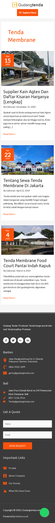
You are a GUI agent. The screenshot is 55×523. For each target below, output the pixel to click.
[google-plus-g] (21, 340)
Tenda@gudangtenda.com (21, 401)
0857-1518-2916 (16, 398)
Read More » (9, 133)
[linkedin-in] (28, 340)
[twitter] (13, 340)
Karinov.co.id (21, 516)
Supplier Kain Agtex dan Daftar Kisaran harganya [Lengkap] (26, 96)
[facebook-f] (6, 340)
